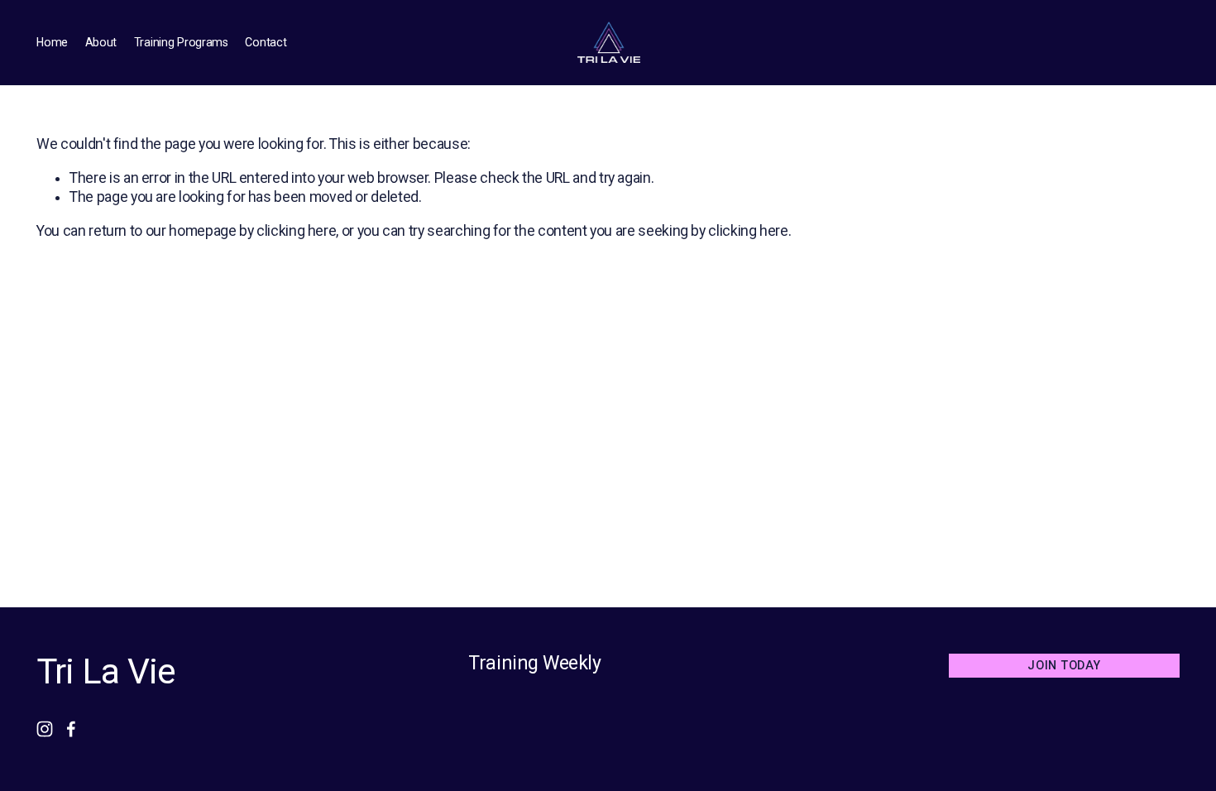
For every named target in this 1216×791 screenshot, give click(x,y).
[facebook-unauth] (71, 729)
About (101, 42)
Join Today (1063, 665)
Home (52, 42)
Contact (265, 42)
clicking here (296, 231)
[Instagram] (44, 729)
